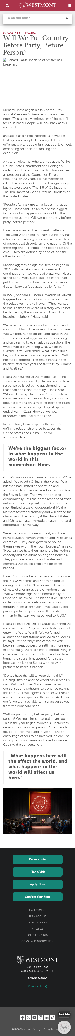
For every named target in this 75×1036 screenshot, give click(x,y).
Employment (37, 910)
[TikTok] (52, 1017)
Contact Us (35, 986)
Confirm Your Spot (37, 896)
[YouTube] (34, 1017)
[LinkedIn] (46, 1017)
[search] (7, 5)
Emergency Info (37, 935)
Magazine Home (19, 18)
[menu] (70, 5)
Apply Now (37, 884)
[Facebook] (22, 1017)
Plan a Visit (37, 871)
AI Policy (37, 929)
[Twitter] (28, 1017)
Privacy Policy (38, 923)
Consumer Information (37, 941)
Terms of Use (37, 916)
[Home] (37, 6)
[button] (67, 18)
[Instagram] (40, 1017)
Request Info (37, 859)
